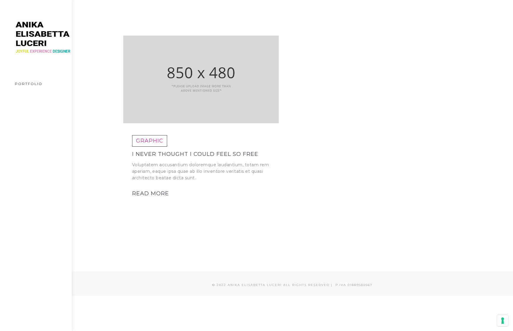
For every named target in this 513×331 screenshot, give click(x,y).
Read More (150, 193)
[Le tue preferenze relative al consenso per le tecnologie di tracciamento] (502, 320)
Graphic (149, 140)
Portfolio (28, 83)
